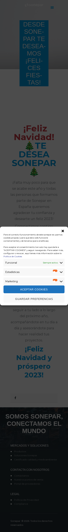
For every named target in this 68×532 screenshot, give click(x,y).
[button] (63, 231)
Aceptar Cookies (34, 289)
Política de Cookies (12, 256)
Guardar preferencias (34, 298)
